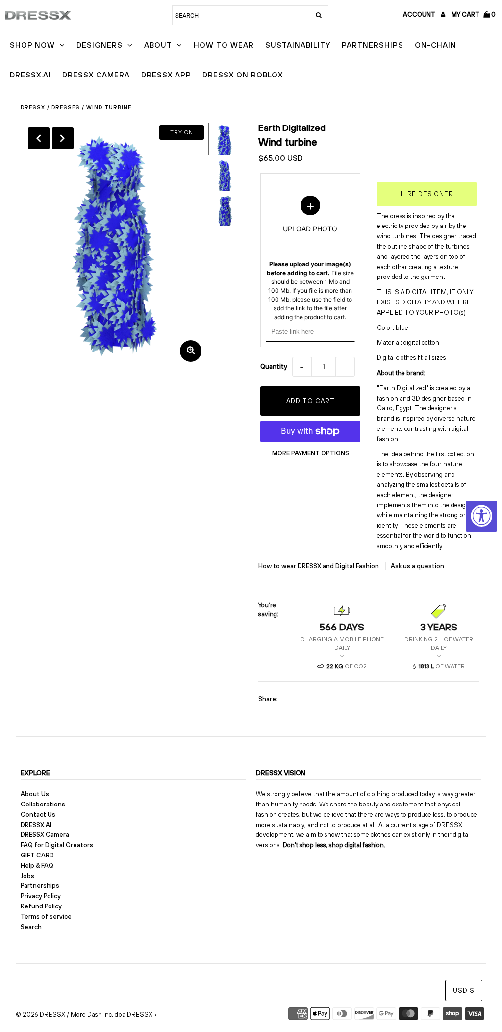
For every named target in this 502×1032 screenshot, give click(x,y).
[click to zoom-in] (190, 351)
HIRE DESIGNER (427, 194)
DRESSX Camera (96, 75)
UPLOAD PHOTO (310, 258)
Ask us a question (417, 566)
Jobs (27, 876)
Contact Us (38, 814)
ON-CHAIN (435, 45)
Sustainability (297, 45)
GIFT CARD (37, 855)
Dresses (65, 107)
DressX (33, 107)
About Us (35, 794)
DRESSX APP (166, 75)
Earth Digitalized (292, 128)
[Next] (63, 138)
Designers (99, 45)
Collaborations (43, 804)
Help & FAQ (37, 865)
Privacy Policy (41, 896)
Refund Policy (41, 906)
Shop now (32, 45)
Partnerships (372, 45)
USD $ (464, 990)
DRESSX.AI (30, 75)
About (158, 45)
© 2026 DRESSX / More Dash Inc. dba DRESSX (84, 1014)
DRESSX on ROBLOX (242, 75)
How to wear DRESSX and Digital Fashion (319, 566)
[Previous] (39, 138)
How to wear (224, 45)
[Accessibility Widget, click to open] (481, 516)
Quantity (273, 366)
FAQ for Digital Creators (57, 845)
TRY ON (181, 132)
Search (31, 927)
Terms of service (46, 916)
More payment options (310, 453)
